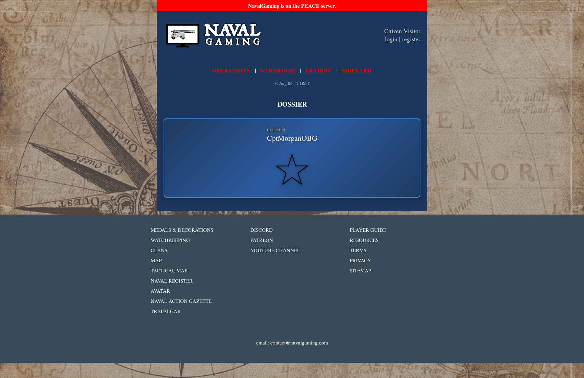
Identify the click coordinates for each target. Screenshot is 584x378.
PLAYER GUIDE (368, 229)
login (391, 39)
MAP (156, 260)
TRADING (318, 70)
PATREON (261, 240)
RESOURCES (364, 240)
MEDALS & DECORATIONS (182, 229)
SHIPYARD (357, 70)
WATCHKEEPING (170, 240)
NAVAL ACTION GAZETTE (181, 300)
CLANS (159, 250)
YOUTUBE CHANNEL (275, 250)
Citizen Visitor (402, 31)
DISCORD (261, 229)
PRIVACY (360, 260)
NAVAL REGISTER (172, 280)
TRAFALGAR (166, 311)
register (411, 39)
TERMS (358, 250)
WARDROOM (277, 70)
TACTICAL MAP (169, 270)
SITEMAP (360, 270)
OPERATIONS (231, 70)
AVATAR (160, 290)
